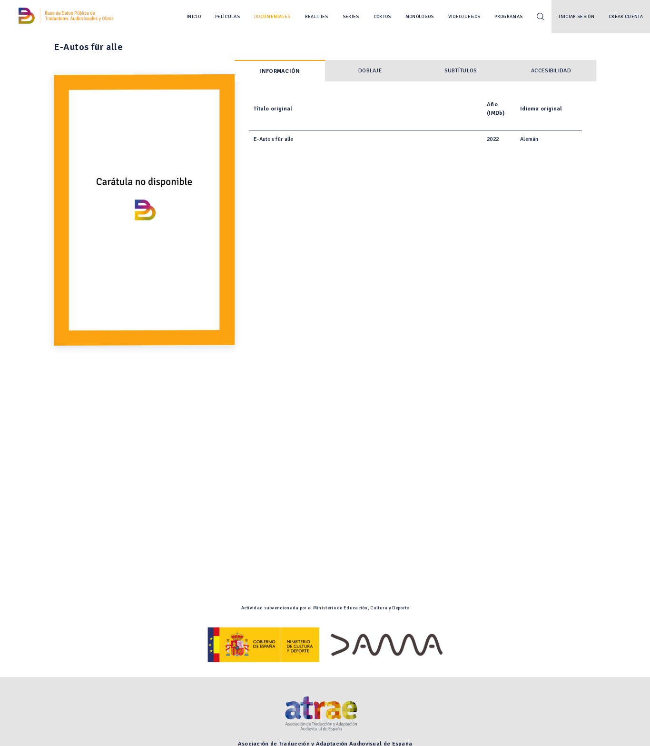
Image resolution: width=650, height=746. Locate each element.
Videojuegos (464, 17)
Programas (508, 17)
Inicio (194, 17)
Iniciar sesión (576, 17)
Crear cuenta (626, 17)
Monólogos (419, 17)
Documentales (272, 17)
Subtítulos (460, 70)
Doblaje (370, 70)
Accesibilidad (551, 70)
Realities (316, 17)
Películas (227, 17)
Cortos (382, 17)
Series (351, 17)
